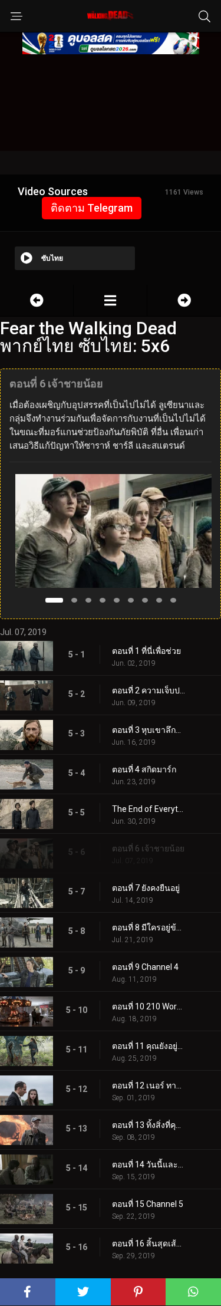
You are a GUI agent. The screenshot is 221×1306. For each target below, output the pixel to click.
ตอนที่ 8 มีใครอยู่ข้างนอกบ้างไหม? (149, 927)
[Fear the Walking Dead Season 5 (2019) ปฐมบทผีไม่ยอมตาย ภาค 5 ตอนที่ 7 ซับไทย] (184, 300)
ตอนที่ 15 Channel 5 (147, 1204)
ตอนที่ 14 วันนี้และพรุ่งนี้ (149, 1164)
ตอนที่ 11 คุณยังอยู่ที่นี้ (149, 1046)
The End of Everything (149, 809)
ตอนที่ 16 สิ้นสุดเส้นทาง (149, 1243)
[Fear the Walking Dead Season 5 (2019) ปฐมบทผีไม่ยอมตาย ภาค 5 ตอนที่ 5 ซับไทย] (36, 300)
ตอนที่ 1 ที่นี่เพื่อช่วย (146, 651)
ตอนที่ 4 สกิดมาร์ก (144, 769)
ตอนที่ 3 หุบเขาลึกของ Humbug (149, 730)
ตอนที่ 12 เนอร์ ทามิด (149, 1085)
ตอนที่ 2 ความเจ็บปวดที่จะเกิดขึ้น (149, 690)
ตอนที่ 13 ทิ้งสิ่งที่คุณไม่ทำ (149, 1125)
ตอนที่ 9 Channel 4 (145, 967)
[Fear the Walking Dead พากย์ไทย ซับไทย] (110, 300)
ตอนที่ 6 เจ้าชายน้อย (148, 848)
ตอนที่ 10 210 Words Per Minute (149, 1006)
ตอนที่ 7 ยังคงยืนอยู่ (146, 888)
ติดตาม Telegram (92, 208)
